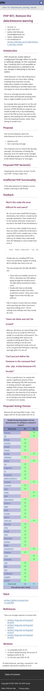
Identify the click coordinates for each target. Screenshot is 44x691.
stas (5, 570)
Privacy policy (24, 688)
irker (6, 489)
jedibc (6, 493)
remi (6, 556)
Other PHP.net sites (8, 688)
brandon (7, 443)
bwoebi (7, 447)
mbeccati (7, 521)
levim (6, 510)
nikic (6, 535)
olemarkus (8, 538)
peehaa (7, 542)
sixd (5, 566)
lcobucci (7, 503)
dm (5, 464)
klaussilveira (9, 500)
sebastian (8, 559)
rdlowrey (7, 552)
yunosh (7, 581)
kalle (6, 496)
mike (6, 528)
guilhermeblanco (10, 478)
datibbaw (7, 457)
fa (5, 471)
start (4, 7)
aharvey (7, 433)
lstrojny (7, 514)
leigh (6, 507)
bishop (6, 440)
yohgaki (7, 577)
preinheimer (9, 549)
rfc (8, 7)
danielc (7, 454)
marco (6, 517)
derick (6, 461)
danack (7, 450)
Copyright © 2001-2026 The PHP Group (15, 683)
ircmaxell (7, 485)
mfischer (7, 524)
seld (5, 563)
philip (6, 545)
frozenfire (8, 475)
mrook (6, 531)
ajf (5, 436)
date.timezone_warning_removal (23, 7)
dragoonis (8, 468)
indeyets (7, 482)
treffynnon (8, 574)
